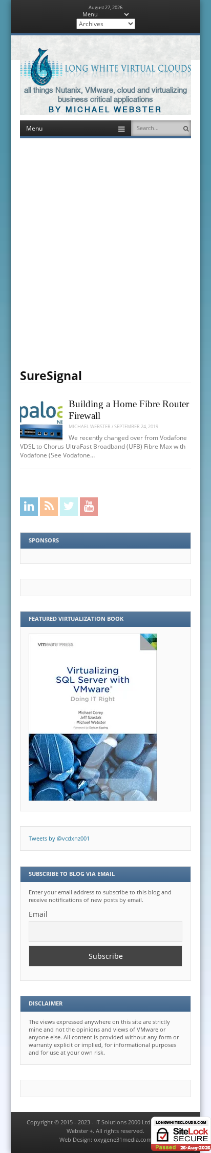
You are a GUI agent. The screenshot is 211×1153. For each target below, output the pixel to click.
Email (38, 914)
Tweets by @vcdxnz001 (59, 838)
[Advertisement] (105, 253)
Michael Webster (90, 426)
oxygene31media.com (123, 1139)
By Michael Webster (105, 110)
